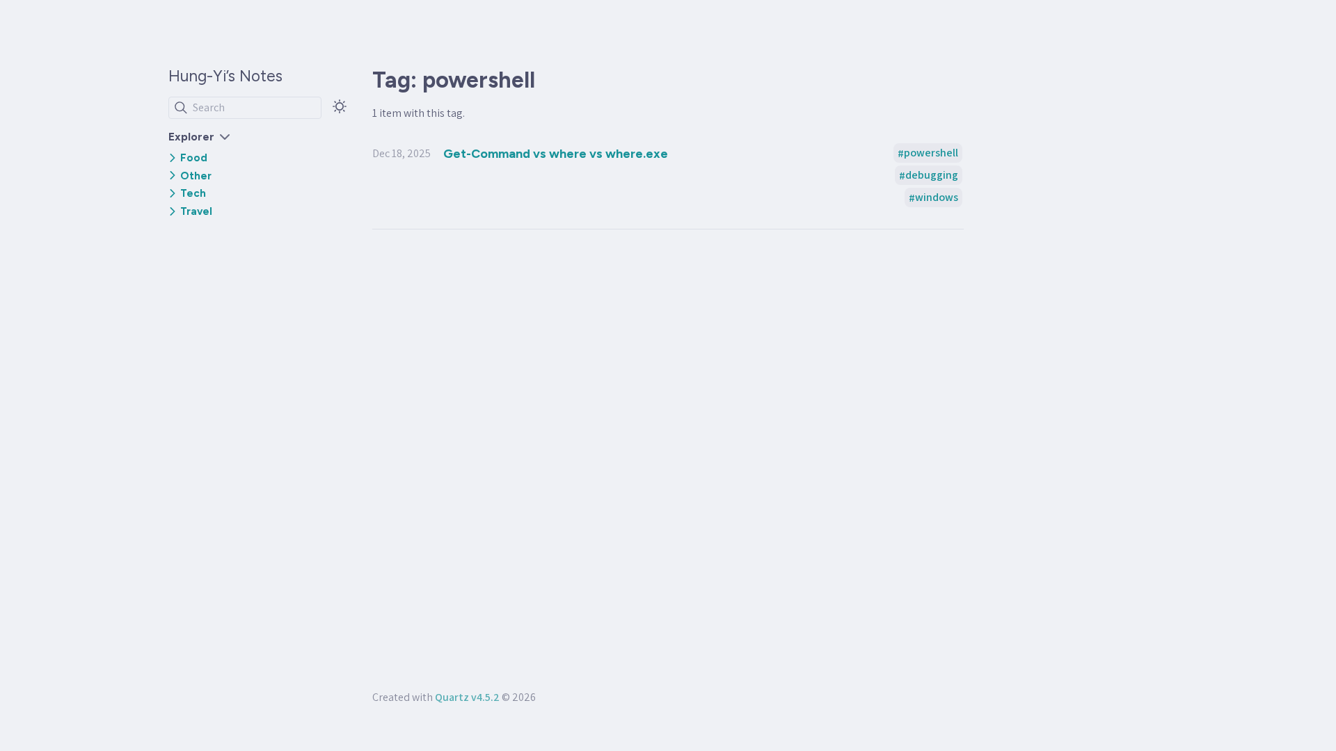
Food (193, 158)
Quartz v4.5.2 (467, 697)
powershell (931, 153)
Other (196, 176)
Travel (196, 211)
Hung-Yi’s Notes (225, 76)
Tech (193, 193)
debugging (931, 175)
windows (936, 198)
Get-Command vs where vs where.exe (555, 153)
